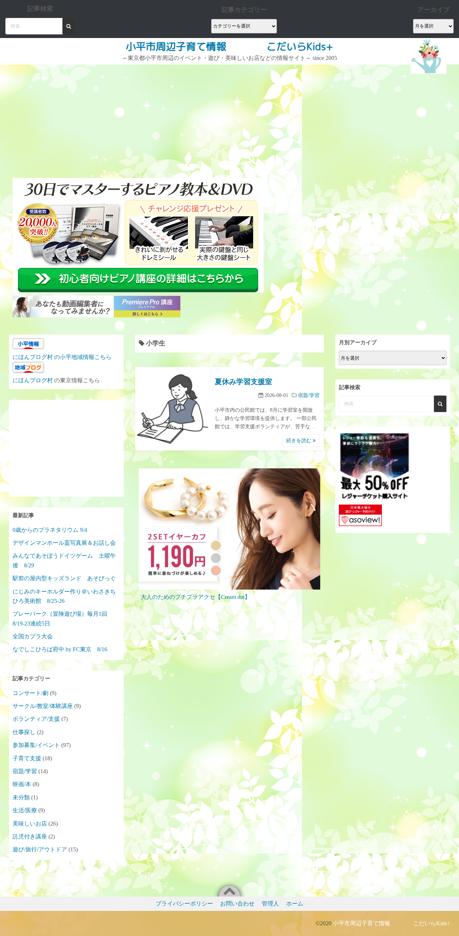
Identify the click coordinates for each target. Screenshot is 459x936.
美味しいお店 (30, 824)
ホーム (294, 903)
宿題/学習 (309, 395)
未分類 (21, 797)
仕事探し (24, 732)
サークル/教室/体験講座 (43, 706)
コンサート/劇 (30, 693)
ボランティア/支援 (36, 719)
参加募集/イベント (36, 745)
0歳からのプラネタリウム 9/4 (50, 530)
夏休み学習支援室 (243, 382)
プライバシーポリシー (184, 903)
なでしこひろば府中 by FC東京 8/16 (60, 649)
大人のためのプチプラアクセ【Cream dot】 (195, 597)
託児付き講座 (30, 836)
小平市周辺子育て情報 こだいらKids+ (229, 46)
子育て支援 (27, 758)
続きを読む (299, 440)
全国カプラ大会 (35, 636)
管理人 (270, 903)
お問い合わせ (237, 903)
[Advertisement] (139, 118)
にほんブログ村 (33, 380)
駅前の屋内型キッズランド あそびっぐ (64, 578)
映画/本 (22, 784)
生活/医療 (25, 810)
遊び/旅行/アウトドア (40, 849)
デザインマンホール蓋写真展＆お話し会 (64, 543)
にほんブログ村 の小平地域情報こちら (62, 357)
